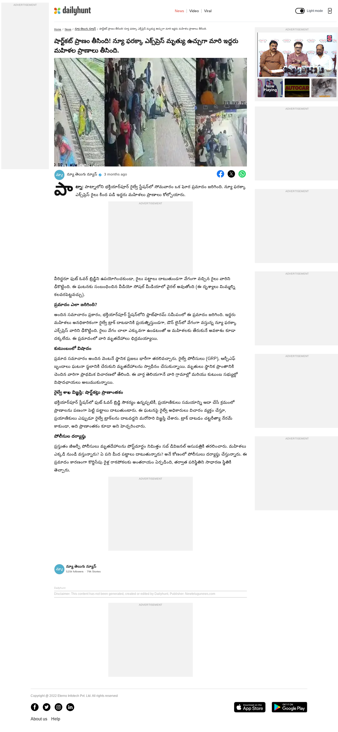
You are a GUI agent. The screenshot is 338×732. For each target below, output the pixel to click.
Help (55, 719)
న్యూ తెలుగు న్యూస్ (85, 28)
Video (194, 11)
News (179, 11)
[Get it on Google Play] (289, 707)
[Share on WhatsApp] (242, 174)
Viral (208, 11)
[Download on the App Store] (249, 707)
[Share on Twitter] (231, 174)
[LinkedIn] (70, 707)
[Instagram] (58, 707)
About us (39, 719)
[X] (46, 707)
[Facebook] (35, 707)
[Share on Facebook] (220, 174)
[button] (300, 11)
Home (57, 29)
